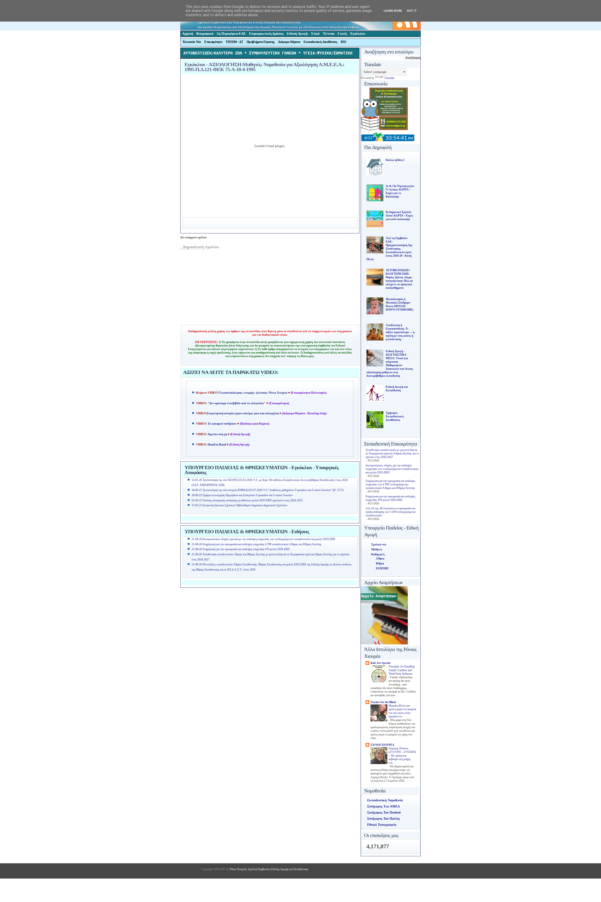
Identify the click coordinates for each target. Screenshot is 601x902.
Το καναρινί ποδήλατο (222, 423)
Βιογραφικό (204, 33)
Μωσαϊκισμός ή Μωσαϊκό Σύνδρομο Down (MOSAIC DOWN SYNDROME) (399, 304)
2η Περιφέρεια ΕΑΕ (231, 33)
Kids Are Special (380, 663)
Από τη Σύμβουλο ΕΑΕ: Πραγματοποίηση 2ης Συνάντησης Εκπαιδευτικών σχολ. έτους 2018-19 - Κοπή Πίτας (389, 248)
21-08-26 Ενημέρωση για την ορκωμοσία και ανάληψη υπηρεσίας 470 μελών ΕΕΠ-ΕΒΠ (241, 549)
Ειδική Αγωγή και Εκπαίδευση (397, 388)
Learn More (393, 10)
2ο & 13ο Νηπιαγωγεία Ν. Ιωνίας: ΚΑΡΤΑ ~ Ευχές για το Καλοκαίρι (400, 191)
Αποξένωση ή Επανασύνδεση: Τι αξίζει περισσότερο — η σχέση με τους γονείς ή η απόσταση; (400, 332)
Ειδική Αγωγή (297, 33)
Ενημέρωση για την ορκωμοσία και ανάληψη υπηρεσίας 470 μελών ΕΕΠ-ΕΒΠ (390, 498)
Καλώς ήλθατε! (395, 160)
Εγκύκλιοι (357, 33)
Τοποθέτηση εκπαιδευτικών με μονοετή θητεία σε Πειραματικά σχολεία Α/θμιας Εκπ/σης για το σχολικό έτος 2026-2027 (392, 453)
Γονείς (342, 33)
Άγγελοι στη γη (217, 434)
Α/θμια (380, 558)
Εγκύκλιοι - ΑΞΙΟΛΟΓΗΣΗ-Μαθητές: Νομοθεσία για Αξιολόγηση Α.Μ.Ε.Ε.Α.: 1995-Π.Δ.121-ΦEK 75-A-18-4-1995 (264, 66)
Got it (412, 10)
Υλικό (315, 33)
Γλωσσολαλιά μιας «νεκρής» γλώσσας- (252, 392)
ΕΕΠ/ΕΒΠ (382, 568)
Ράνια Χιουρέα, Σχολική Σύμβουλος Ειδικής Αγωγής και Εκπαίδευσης (268, 869)
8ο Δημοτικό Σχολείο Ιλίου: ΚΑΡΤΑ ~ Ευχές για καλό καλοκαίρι (399, 215)
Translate (389, 78)
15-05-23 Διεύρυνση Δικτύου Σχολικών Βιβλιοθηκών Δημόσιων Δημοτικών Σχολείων (239, 505)
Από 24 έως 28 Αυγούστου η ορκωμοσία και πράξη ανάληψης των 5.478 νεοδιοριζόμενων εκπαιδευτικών (391, 512)
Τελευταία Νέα (191, 42)
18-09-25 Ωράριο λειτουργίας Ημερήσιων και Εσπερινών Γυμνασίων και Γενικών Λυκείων (242, 495)
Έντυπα (328, 33)
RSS (343, 42)
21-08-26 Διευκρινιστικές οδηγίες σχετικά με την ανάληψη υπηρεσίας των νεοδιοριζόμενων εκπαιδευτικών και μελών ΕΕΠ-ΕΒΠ (263, 539)
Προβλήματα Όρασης (260, 42)
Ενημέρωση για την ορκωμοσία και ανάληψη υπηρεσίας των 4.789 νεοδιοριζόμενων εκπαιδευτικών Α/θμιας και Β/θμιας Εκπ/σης (390, 484)
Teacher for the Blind (383, 702)
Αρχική (187, 33)
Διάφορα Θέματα (289, 42)
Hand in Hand (217, 444)
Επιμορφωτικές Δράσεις (266, 33)
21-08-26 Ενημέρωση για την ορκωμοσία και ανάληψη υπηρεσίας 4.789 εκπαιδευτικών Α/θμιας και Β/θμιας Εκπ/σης (256, 544)
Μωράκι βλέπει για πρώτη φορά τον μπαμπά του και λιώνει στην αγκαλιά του (402, 711)
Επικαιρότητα (213, 42)
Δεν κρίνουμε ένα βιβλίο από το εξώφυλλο (236, 403)
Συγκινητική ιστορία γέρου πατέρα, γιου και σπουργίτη (243, 413)
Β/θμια (380, 563)
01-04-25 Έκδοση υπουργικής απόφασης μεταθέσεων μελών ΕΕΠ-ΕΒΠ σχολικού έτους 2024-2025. (247, 500)
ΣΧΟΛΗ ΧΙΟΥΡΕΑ (382, 744)
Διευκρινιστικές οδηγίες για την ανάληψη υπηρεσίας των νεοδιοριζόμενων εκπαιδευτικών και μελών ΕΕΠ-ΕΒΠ (392, 469)
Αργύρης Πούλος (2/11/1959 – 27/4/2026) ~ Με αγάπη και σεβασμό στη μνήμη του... (402, 755)
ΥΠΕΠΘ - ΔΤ (234, 42)
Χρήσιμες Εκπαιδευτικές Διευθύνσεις (395, 416)
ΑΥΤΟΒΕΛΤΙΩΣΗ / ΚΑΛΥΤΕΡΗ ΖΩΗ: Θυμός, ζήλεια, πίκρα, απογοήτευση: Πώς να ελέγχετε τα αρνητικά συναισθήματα (399, 279)
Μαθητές (376, 549)
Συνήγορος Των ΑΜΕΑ (383, 806)
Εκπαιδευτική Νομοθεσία (385, 800)
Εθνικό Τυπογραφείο (381, 824)
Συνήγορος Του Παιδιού (384, 812)
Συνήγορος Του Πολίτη (383, 818)
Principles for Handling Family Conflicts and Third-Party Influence (402, 670)
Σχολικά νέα (378, 544)
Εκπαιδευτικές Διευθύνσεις (320, 42)
